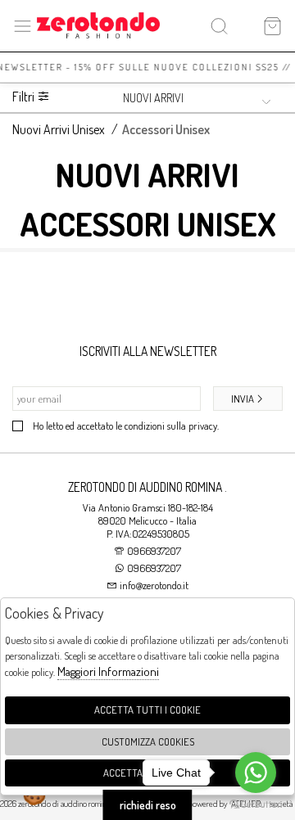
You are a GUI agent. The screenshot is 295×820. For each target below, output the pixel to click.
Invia (242, 398)
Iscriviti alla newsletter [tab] (147, 351)
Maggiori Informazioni (108, 671)
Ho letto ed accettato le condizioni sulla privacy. (126, 425)
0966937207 (154, 550)
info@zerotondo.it (152, 585)
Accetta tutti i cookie (147, 709)
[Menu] (22, 26)
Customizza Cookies (148, 741)
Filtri (24, 97)
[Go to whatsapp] (255, 772)
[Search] (219, 26)
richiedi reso (148, 805)
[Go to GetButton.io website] (255, 804)
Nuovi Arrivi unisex (58, 129)
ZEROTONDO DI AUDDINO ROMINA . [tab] (147, 487)
